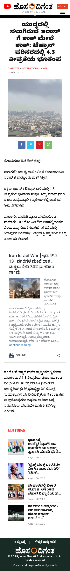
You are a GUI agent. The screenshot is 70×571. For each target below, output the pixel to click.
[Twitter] (30, 145)
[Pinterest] (39, 145)
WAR (45, 68)
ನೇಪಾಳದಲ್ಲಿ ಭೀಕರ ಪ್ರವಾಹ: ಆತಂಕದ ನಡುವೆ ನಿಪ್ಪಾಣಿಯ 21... (44, 490)
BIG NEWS (13, 68)
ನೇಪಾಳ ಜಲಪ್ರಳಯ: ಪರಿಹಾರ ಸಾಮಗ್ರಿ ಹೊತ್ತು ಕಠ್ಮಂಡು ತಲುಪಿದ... (43, 512)
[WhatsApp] (48, 145)
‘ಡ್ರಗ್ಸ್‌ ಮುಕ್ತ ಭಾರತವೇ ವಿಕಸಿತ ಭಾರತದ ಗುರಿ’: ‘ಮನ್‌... (44, 469)
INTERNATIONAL (31, 68)
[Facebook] (21, 145)
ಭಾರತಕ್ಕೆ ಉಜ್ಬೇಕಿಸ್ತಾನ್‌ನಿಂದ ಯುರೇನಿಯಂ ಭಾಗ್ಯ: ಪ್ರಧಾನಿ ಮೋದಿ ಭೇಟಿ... (44, 446)
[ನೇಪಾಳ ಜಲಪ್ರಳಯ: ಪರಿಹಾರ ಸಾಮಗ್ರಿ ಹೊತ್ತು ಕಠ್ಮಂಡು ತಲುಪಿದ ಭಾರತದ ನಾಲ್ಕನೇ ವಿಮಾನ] (16, 513)
